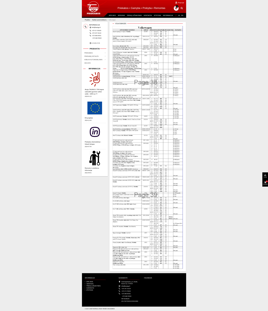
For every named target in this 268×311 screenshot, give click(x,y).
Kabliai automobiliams (99, 20)
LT (176, 15)
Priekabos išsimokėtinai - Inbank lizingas (93, 143)
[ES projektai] (94, 108)
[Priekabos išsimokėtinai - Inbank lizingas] (94, 132)
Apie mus (112, 15)
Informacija (168, 15)
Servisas (121, 15)
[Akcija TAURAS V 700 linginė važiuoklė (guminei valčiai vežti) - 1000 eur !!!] (94, 79)
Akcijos (87, 63)
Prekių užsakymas (134, 15)
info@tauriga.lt (96, 27)
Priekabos (88, 53)
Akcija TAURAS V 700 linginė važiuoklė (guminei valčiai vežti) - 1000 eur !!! (94, 92)
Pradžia (87, 20)
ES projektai (89, 118)
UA (179, 15)
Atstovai (157, 15)
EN (182, 15)
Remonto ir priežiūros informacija (92, 169)
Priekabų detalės (91, 56)
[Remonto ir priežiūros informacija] (94, 158)
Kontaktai (148, 15)
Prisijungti (181, 2)
